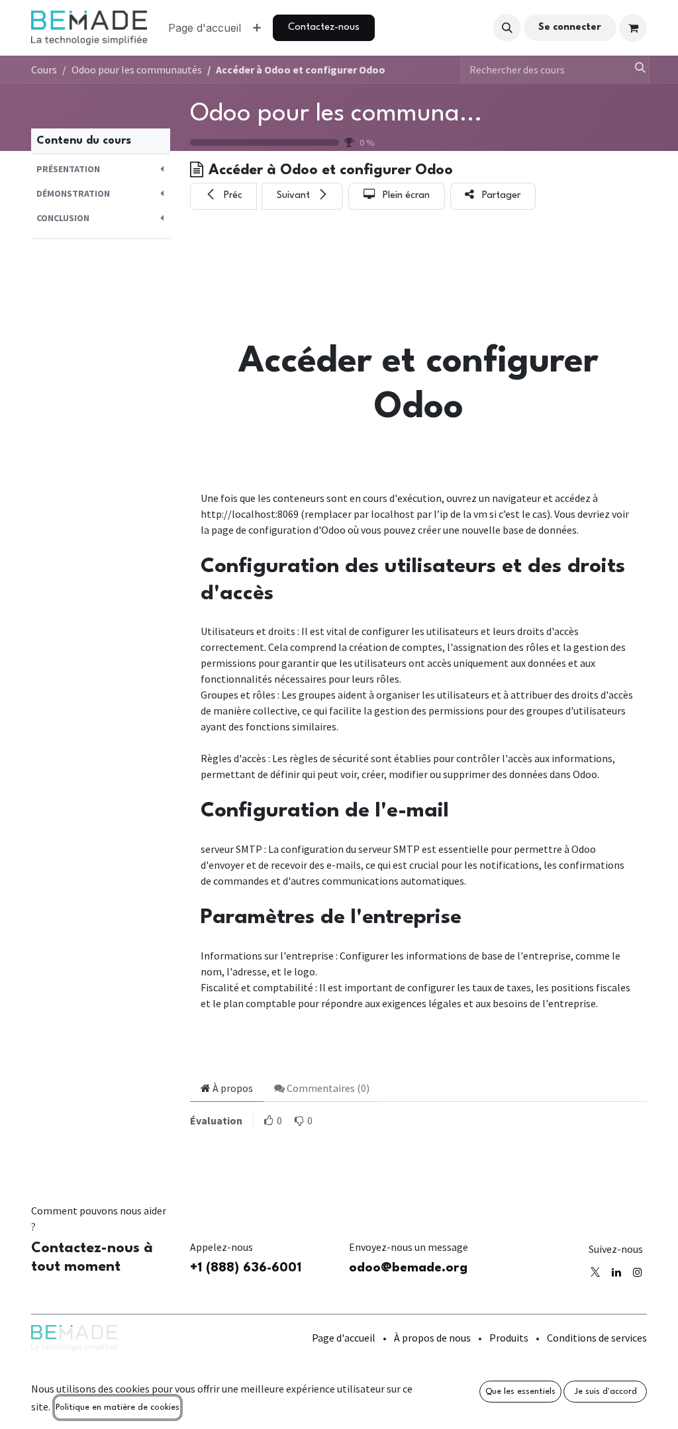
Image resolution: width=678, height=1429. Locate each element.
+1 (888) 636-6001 (245, 1268)
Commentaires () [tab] (327, 1088)
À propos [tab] (232, 1088)
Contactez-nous (324, 27)
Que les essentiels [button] (520, 1391)
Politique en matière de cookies (117, 1407)
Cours (44, 69)
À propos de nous (432, 1337)
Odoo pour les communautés (348, 113)
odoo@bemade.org (408, 1268)
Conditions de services (597, 1337)
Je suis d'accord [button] (605, 1391)
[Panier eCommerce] (633, 28)
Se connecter (569, 27)
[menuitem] (204, 28)
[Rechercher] (634, 69)
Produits (508, 1337)
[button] (507, 28)
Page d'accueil (343, 1337)
